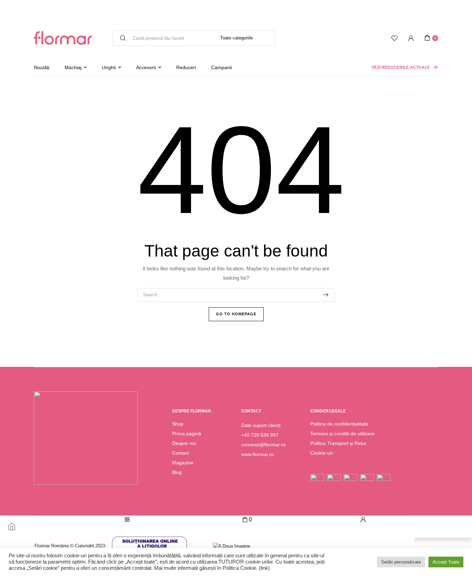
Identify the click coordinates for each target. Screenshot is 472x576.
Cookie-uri (321, 453)
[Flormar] (63, 38)
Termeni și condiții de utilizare (342, 433)
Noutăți (41, 67)
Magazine (182, 462)
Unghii (109, 67)
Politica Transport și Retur (338, 443)
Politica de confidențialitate (339, 424)
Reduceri (186, 67)
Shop (177, 424)
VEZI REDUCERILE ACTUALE (400, 67)
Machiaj (73, 67)
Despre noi (184, 443)
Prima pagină (186, 433)
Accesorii (146, 67)
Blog (177, 472)
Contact (180, 453)
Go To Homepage (236, 314)
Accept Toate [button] (446, 562)
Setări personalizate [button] (401, 562)
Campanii (221, 67)
